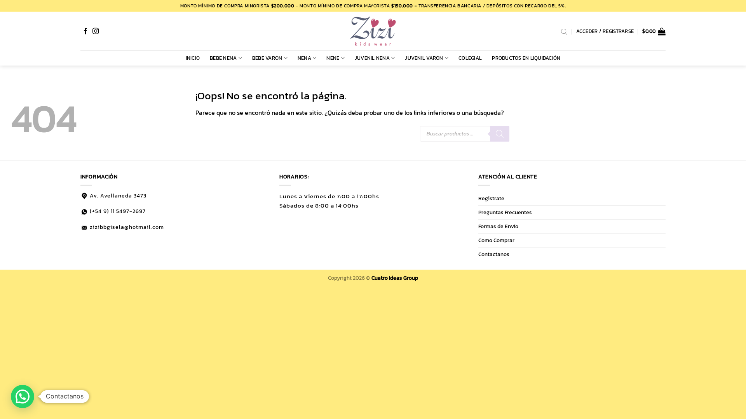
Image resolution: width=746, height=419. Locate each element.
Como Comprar (496, 240)
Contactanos (493, 254)
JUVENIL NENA (372, 58)
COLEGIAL (470, 58)
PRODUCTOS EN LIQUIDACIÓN (526, 58)
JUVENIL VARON (424, 58)
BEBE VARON (267, 58)
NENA (304, 58)
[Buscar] (499, 134)
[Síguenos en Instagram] (95, 31)
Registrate (491, 198)
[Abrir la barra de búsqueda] (564, 31)
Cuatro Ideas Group (394, 278)
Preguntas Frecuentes (505, 212)
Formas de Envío (498, 226)
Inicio (193, 58)
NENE (332, 58)
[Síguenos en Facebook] (85, 31)
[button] (654, 31)
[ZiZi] (373, 31)
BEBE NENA (223, 58)
